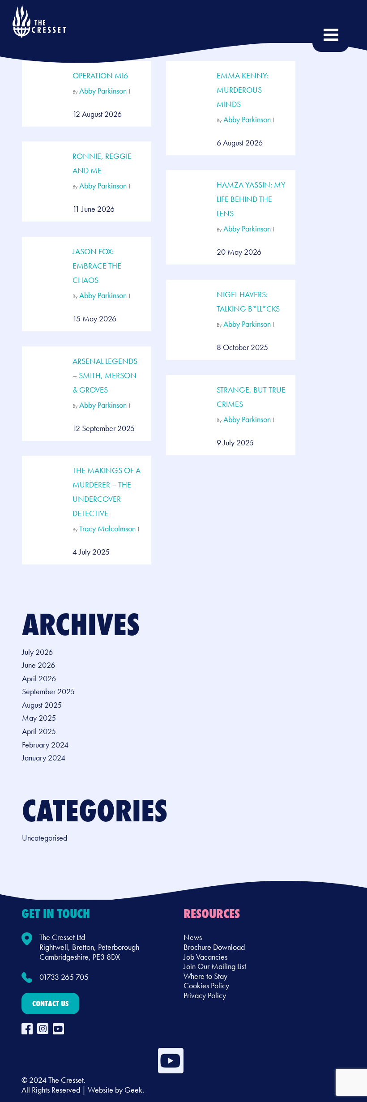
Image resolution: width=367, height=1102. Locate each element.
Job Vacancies (205, 957)
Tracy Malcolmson (107, 528)
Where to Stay (205, 976)
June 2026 (38, 665)
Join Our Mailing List (215, 966)
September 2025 (48, 691)
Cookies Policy (206, 985)
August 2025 (42, 705)
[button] (50, 1003)
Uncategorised (44, 838)
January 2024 (43, 758)
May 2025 (39, 718)
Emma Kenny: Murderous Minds (243, 89)
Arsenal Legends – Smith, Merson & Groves (105, 375)
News (193, 937)
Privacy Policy (205, 995)
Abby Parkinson (103, 90)
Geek (133, 1090)
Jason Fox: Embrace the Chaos (97, 265)
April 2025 (39, 731)
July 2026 (37, 652)
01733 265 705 (64, 977)
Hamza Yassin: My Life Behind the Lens (251, 198)
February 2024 (45, 745)
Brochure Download (214, 947)
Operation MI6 (100, 75)
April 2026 (39, 678)
